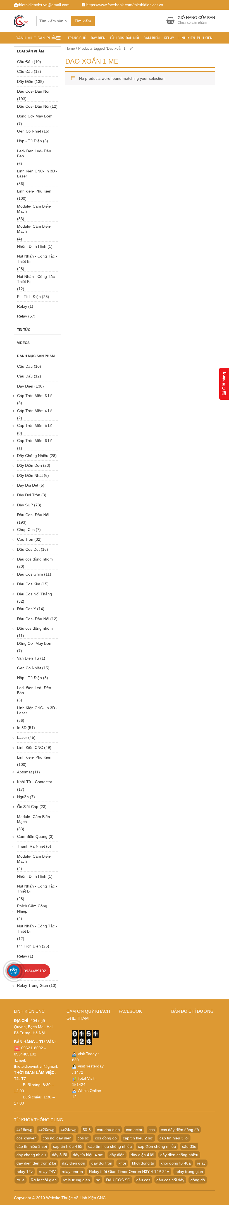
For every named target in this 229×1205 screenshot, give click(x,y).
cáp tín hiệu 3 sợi (31, 1146)
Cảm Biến (152, 38)
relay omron (72, 1171)
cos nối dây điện (57, 1138)
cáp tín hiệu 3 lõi (174, 1138)
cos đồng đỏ (106, 1138)
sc (98, 1180)
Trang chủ (77, 38)
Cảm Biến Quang (32, 836)
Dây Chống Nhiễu (32, 455)
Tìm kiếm (83, 21)
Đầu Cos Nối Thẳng (34, 594)
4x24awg (69, 1129)
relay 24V (47, 1171)
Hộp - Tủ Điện (29, 141)
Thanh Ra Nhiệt (31, 846)
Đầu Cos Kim (28, 584)
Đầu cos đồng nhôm (35, 559)
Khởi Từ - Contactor (34, 782)
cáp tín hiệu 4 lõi (67, 1146)
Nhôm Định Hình (31, 246)
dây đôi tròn (101, 1163)
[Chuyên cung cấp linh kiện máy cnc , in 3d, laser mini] (21, 20)
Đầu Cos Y (26, 609)
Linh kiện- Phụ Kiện (195, 38)
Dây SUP (25, 505)
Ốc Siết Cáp (27, 806)
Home (70, 48)
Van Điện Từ (28, 658)
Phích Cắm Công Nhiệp (32, 908)
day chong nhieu (31, 1155)
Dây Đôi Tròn (28, 495)
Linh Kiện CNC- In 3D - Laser (37, 173)
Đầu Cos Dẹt (28, 549)
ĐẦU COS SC (118, 1180)
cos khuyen (26, 1138)
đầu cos (143, 1180)
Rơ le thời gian (44, 1180)
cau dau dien (108, 1129)
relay (201, 1163)
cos (152, 1129)
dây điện (117, 1155)
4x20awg (46, 1129)
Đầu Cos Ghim (30, 574)
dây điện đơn (73, 1163)
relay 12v (24, 1171)
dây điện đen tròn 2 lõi (36, 1163)
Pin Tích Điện (29, 296)
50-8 (87, 1129)
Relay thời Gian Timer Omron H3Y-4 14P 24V (129, 1171)
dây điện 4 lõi (142, 1155)
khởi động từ (143, 1163)
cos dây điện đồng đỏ (180, 1129)
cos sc (83, 1138)
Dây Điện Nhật (30, 475)
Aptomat (24, 772)
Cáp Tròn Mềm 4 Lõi (35, 410)
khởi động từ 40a (176, 1163)
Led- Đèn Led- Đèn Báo (34, 153)
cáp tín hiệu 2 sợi (138, 1138)
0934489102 (35, 971)
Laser (22, 737)
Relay (169, 38)
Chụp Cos (26, 529)
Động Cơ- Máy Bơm (35, 116)
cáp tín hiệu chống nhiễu (110, 1146)
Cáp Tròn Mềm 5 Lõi (35, 425)
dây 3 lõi (59, 1155)
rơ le (20, 1180)
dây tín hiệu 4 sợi (88, 1155)
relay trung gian (189, 1171)
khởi (122, 1163)
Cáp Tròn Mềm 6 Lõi (35, 440)
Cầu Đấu (25, 61)
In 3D (22, 727)
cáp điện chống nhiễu (157, 1146)
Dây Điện (98, 38)
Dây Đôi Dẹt (27, 485)
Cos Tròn (25, 539)
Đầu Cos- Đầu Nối (124, 38)
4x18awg (24, 1129)
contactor (134, 1129)
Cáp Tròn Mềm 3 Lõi (35, 395)
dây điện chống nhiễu (179, 1155)
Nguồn (23, 797)
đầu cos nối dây (170, 1180)
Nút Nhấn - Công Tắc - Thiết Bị (37, 258)
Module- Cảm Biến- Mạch (34, 208)
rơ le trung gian (76, 1180)
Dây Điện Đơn (29, 465)
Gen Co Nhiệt (29, 131)
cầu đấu (189, 1146)
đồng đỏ (197, 1180)
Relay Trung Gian (32, 985)
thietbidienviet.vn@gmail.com (40, 1066)
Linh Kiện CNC (30, 747)
